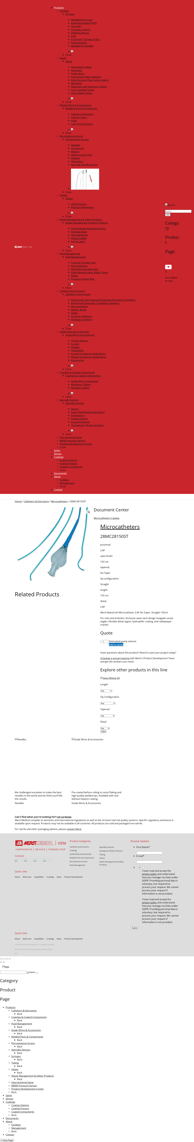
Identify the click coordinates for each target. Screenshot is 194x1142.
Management (18, 1128)
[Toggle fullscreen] (4, 958)
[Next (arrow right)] (4, 962)
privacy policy (149, 874)
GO (167, 215)
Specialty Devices (20, 1049)
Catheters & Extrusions (36, 501)
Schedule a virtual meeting (114, 658)
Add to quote (116, 644)
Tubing (15, 1062)
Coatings (10, 1102)
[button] (88, 512)
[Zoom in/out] (1, 958)
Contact (10, 1134)
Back (19, 1013)
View (103, 732)
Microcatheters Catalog (106, 518)
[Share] (7, 958)
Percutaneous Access (23, 1043)
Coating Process (20, 1108)
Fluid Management (21, 1023)
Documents (12, 1118)
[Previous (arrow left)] (1, 962)
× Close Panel (7, 1140)
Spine (9, 1095)
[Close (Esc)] (10, 958)
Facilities (16, 1124)
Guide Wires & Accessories (26, 1030)
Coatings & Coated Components (29, 1017)
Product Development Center (27, 1089)
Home (18, 501)
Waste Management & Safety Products (32, 1075)
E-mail (140, 856)
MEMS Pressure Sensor (24, 1085)
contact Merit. (74, 829)
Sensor (9, 1098)
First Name (143, 847)
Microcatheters (59, 501)
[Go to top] (16, 953)
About (9, 1121)
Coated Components (22, 1111)
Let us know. (64, 816)
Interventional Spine (22, 1082)
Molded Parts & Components (27, 1036)
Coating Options (20, 1105)
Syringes (16, 1056)
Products (10, 1007)
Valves (14, 1069)
